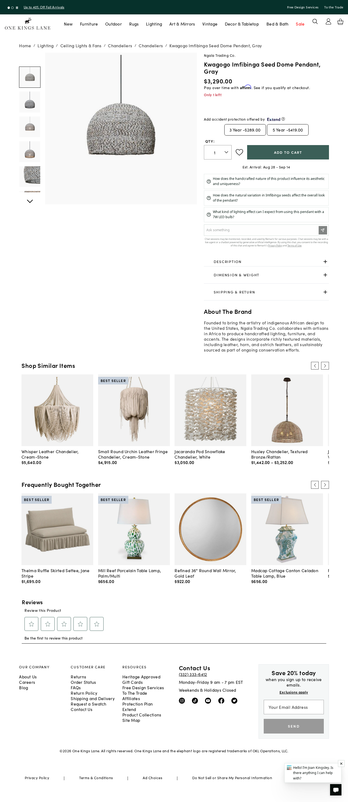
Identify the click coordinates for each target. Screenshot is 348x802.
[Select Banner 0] (9, 8)
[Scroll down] (29, 59)
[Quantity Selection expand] (227, 152)
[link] (266, 262)
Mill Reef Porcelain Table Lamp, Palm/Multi (129, 573)
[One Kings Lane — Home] (27, 24)
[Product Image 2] (29, 126)
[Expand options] (325, 261)
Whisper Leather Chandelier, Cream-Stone (50, 454)
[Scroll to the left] (315, 365)
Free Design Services (303, 7)
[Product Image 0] (29, 77)
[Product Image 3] (29, 151)
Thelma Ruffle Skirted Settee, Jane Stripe (55, 573)
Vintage (209, 24)
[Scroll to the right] (325, 365)
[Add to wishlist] (239, 152)
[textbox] (218, 152)
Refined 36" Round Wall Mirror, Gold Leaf (205, 573)
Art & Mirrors (182, 24)
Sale (300, 24)
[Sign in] (328, 21)
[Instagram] (183, 700)
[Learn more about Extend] (283, 119)
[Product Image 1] (29, 101)
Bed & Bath (277, 24)
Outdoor (113, 24)
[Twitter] (235, 700)
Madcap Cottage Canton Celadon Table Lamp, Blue (284, 573)
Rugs (134, 24)
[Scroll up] (29, 198)
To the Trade (333, 7)
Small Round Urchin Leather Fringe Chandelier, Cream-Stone (133, 454)
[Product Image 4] (29, 176)
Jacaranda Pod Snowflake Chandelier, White (200, 454)
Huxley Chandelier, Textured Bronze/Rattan (279, 454)
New (68, 24)
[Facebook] (222, 700)
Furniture (89, 24)
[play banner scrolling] (17, 8)
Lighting (154, 24)
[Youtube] (209, 700)
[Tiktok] (196, 700)
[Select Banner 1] (12, 8)
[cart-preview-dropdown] (340, 22)
